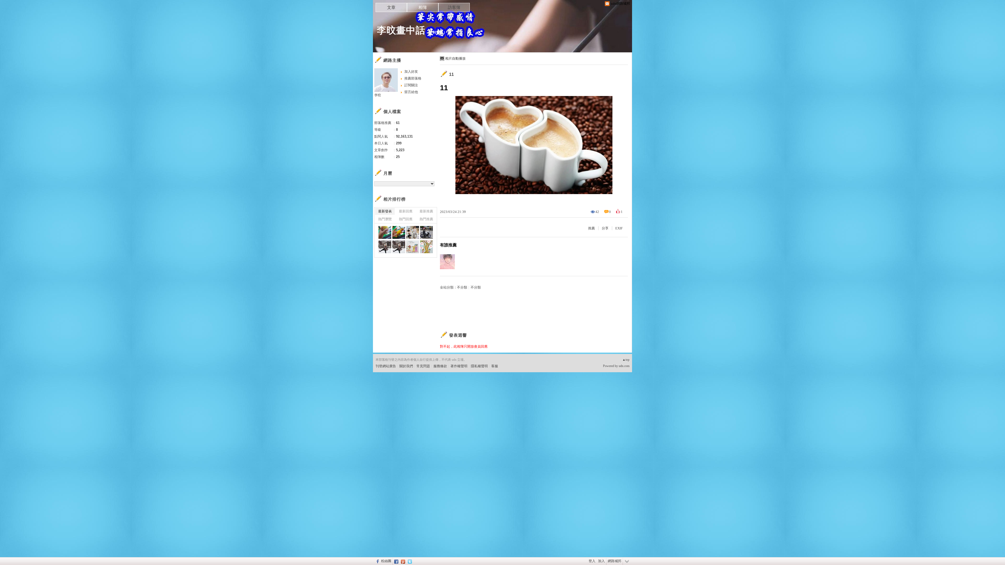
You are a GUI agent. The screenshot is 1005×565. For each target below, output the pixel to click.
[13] (426, 232)
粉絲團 (386, 561)
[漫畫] (412, 246)
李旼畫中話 (401, 30)
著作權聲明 (458, 366)
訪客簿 (454, 7)
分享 (605, 228)
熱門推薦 (426, 219)
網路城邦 (614, 561)
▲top (625, 359)
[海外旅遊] (384, 246)
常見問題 (423, 366)
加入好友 (411, 72)
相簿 (422, 7)
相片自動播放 (455, 58)
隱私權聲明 (479, 366)
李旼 (377, 95)
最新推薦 (426, 211)
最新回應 (405, 211)
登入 (592, 561)
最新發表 (385, 211)
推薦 (591, 228)
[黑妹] (384, 232)
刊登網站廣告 (386, 366)
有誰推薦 (448, 245)
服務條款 (440, 366)
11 (451, 74)
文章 (391, 7)
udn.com (624, 366)
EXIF (619, 228)
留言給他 (411, 92)
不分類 (462, 287)
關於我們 (406, 366)
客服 (494, 366)
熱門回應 (405, 219)
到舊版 (438, 32)
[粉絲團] (377, 561)
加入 (601, 561)
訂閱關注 (411, 85)
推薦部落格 (412, 78)
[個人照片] (412, 232)
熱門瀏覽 (385, 219)
